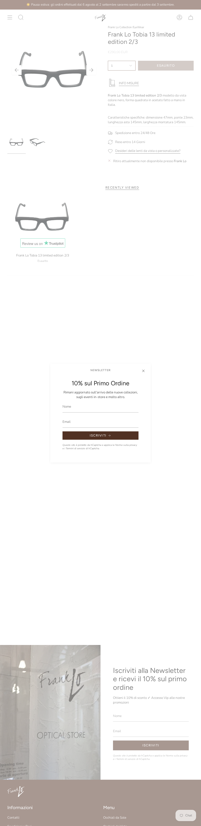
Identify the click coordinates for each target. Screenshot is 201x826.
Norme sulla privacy (126, 445)
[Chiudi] (143, 370)
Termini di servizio (75, 448)
